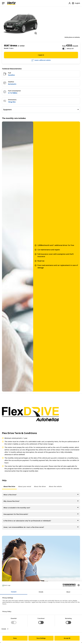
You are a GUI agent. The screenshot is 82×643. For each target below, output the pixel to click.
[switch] (64, 48)
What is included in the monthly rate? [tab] (17, 508)
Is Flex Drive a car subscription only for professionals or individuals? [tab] (27, 521)
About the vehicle (55, 486)
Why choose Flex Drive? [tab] (12, 501)
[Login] (69, 3)
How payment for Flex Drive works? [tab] (16, 514)
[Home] (11, 3)
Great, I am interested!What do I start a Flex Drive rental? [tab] (24, 527)
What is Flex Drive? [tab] (10, 495)
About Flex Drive (9, 486)
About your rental (24, 486)
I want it (41, 55)
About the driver (40, 486)
